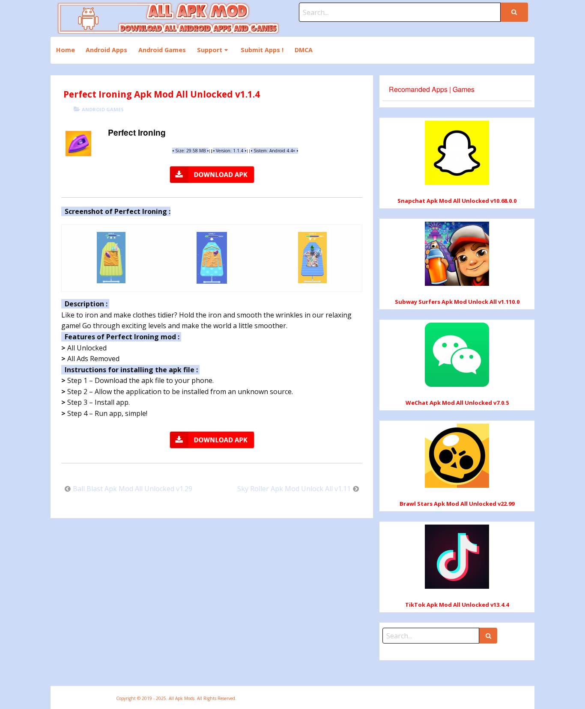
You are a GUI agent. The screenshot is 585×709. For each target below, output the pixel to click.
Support (209, 50)
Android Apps (106, 50)
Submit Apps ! (262, 50)
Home (65, 50)
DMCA (304, 50)
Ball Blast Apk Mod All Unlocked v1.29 (132, 488)
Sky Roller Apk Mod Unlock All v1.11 (294, 488)
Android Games (162, 50)
